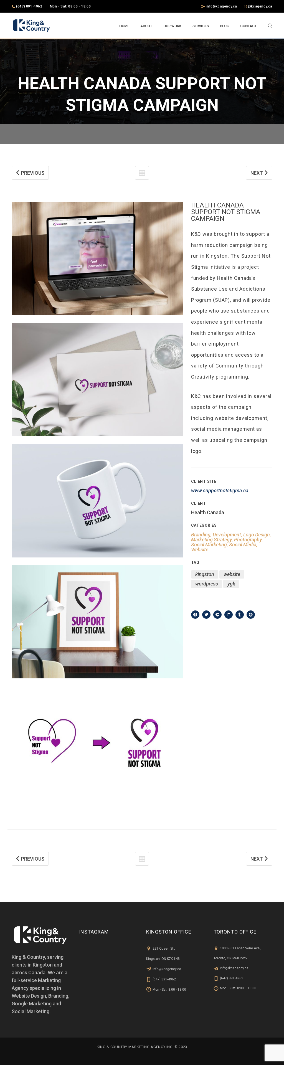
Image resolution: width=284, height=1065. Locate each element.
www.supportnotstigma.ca (219, 490)
